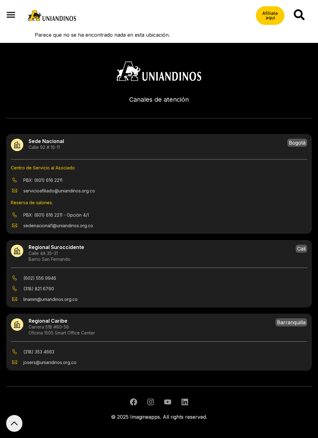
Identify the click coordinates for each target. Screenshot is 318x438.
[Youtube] (167, 402)
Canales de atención (159, 99)
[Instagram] (150, 402)
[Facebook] (133, 402)
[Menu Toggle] (11, 14)
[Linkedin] (185, 402)
